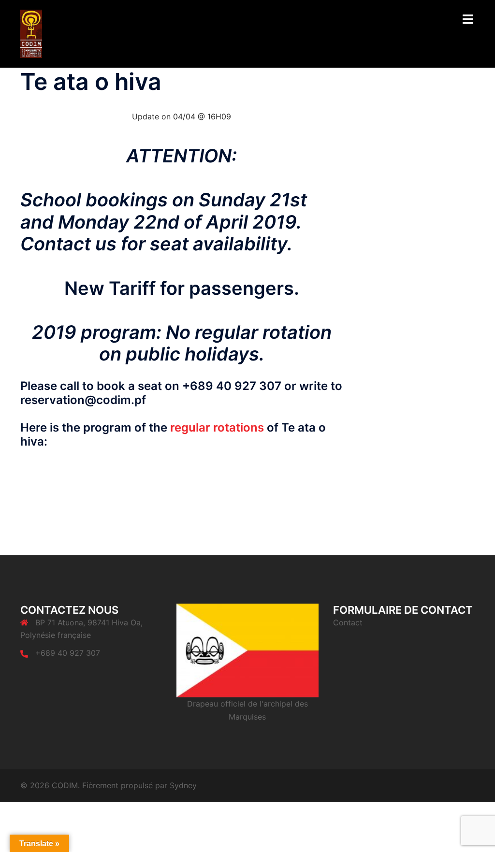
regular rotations (217, 427)
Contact (348, 622)
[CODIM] (31, 33)
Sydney (183, 785)
